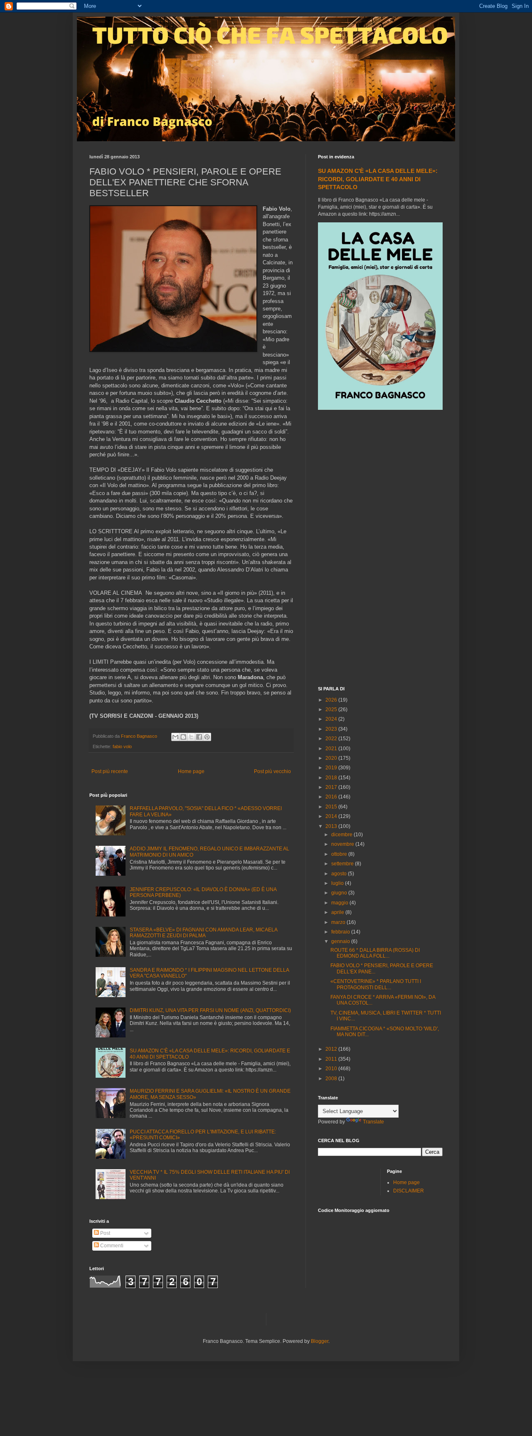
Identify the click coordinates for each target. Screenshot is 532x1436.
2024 (331, 719)
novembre (343, 844)
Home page (191, 771)
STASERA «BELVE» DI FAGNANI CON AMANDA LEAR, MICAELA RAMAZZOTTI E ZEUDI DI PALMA (203, 932)
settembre (343, 864)
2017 (331, 787)
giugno (339, 893)
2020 (331, 758)
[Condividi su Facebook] (199, 737)
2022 (331, 738)
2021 (331, 748)
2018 (331, 778)
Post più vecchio (272, 771)
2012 (331, 1049)
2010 (331, 1068)
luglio (338, 883)
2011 (331, 1059)
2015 (331, 807)
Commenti (111, 1246)
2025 (331, 709)
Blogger (319, 1341)
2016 (331, 797)
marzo (339, 922)
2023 (331, 729)
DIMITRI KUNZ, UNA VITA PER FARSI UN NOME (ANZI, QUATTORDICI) (210, 1010)
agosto (339, 874)
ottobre (339, 854)
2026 (331, 700)
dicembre (342, 834)
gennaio (341, 941)
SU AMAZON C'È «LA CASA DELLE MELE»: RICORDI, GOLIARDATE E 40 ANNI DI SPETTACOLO (378, 178)
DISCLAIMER (408, 1191)
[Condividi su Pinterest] (207, 737)
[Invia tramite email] (175, 737)
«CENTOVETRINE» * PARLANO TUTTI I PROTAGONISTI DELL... (375, 984)
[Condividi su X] (191, 737)
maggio (340, 903)
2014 (331, 816)
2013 (331, 826)
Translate (373, 1122)
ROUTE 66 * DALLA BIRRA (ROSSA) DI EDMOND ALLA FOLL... (375, 953)
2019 (331, 768)
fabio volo (122, 746)
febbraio (341, 932)
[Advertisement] (380, 549)
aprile (338, 912)
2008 (331, 1078)
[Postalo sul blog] (183, 737)
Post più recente (109, 771)
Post (104, 1233)
